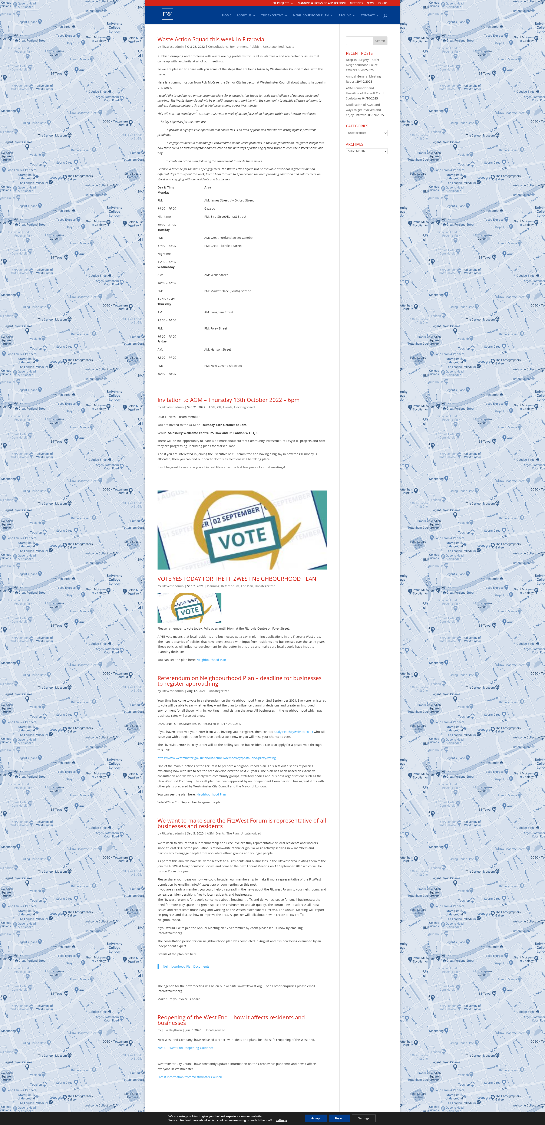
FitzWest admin (173, 47)
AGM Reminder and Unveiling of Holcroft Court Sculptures (365, 93)
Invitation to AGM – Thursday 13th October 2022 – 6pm (229, 400)
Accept (316, 1118)
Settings (363, 1118)
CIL (219, 407)
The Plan (247, 586)
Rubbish (255, 47)
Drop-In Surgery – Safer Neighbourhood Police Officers (362, 65)
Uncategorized (273, 47)
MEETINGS (356, 3)
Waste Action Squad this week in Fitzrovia (211, 39)
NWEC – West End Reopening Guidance (186, 1048)
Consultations (218, 47)
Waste (289, 47)
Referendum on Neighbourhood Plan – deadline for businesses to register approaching (239, 680)
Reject (339, 1118)
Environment (238, 47)
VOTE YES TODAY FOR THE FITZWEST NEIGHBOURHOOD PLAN (237, 579)
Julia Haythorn (172, 1030)
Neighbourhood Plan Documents (186, 966)
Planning (213, 586)
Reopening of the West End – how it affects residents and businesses (231, 1020)
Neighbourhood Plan (211, 660)
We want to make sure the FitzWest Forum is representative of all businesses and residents (242, 823)
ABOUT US (244, 15)
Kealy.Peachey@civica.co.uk (293, 732)
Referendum (230, 586)
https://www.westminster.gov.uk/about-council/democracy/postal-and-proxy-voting (217, 758)
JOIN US (382, 3)
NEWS (370, 3)
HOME (226, 15)
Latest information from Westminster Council (190, 1077)
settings (281, 1120)
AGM (212, 407)
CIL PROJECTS (280, 3)
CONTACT (368, 15)
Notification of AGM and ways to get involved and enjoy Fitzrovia (363, 110)
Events (227, 407)
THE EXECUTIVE (272, 15)
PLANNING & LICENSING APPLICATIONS (321, 3)
